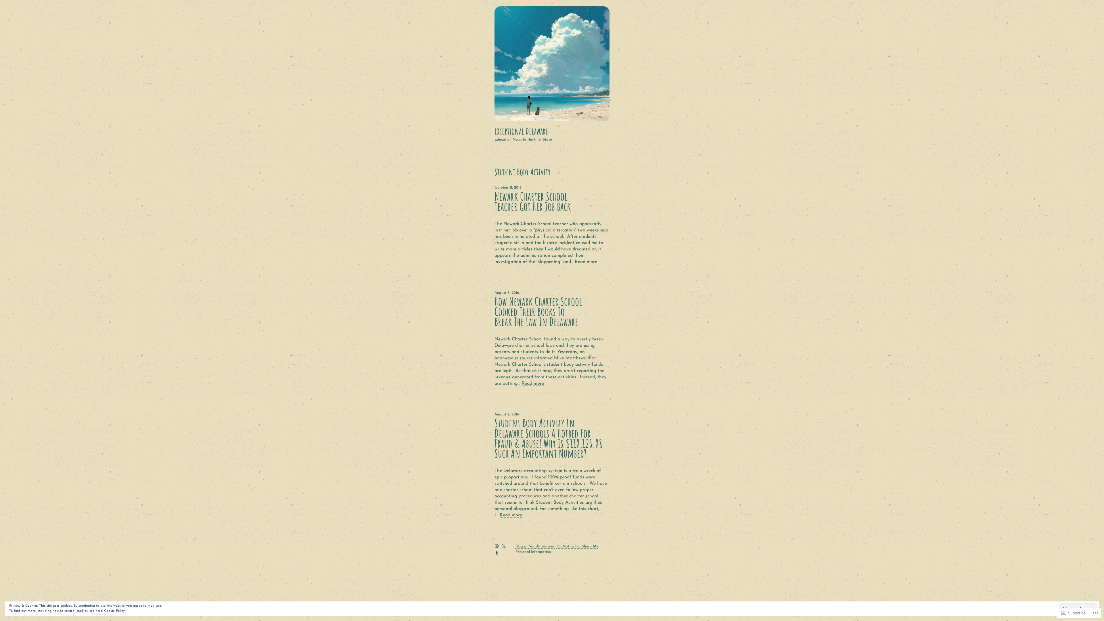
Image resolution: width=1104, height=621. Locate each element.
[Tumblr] (496, 553)
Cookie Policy (114, 611)
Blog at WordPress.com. (535, 546)
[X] (503, 546)
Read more (586, 262)
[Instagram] (496, 546)
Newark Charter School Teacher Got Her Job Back (532, 201)
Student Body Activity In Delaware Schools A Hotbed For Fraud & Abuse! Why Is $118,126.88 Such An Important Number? (548, 438)
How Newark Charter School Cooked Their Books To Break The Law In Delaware (538, 311)
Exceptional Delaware (521, 131)
